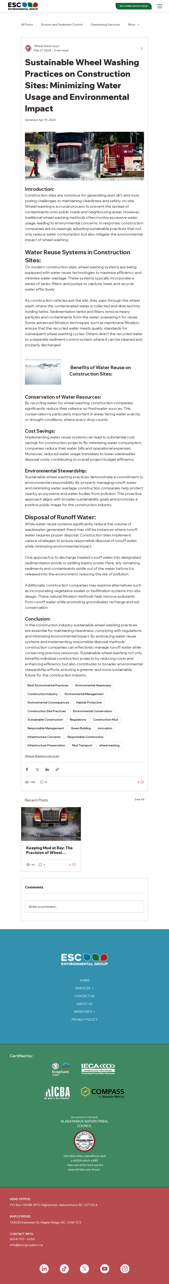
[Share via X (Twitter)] (37, 769)
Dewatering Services (105, 24)
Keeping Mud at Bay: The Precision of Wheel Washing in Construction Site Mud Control (49, 850)
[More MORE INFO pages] (94, 1012)
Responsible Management (46, 728)
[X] (84, 1268)
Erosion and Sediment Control (62, 24)
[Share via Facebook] (27, 769)
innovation (105, 728)
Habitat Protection (89, 702)
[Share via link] (57, 769)
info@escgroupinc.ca (26, 1245)
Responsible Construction (85, 737)
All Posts (27, 24)
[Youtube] (104, 1268)
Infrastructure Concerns (44, 737)
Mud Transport (82, 745)
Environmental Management (84, 694)
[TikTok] (64, 1268)
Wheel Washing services (42, 756)
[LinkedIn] (44, 1268)
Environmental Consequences (48, 702)
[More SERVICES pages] (93, 988)
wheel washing (109, 745)
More (131, 24)
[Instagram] (124, 1268)
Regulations (78, 719)
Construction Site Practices (47, 711)
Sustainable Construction (45, 719)
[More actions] (141, 48)
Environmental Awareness (93, 685)
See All (139, 799)
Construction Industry (43, 694)
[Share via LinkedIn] (47, 769)
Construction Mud (105, 719)
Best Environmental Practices (48, 685)
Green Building (81, 728)
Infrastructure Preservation (46, 745)
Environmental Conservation (92, 711)
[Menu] (160, 6)
